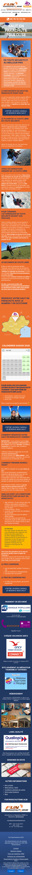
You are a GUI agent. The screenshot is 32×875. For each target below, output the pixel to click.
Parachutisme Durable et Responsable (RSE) (16, 860)
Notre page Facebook (12, 792)
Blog (6, 794)
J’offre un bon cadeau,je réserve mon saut (16, 112)
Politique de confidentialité (16, 856)
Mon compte (9, 785)
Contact (16, 848)
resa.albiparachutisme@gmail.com (16, 820)
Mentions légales (16, 851)
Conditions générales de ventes (15, 790)
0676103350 (20, 817)
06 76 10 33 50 (13, 474)
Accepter (11, 871)
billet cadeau (20, 455)
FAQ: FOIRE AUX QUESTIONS (10, 560)
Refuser (21, 871)
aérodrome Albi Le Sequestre (16, 126)
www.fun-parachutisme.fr (9, 453)
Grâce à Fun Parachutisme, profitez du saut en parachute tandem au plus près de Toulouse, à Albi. (15, 82)
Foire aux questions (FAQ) (16, 854)
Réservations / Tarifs (11, 787)
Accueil (3, 10)
